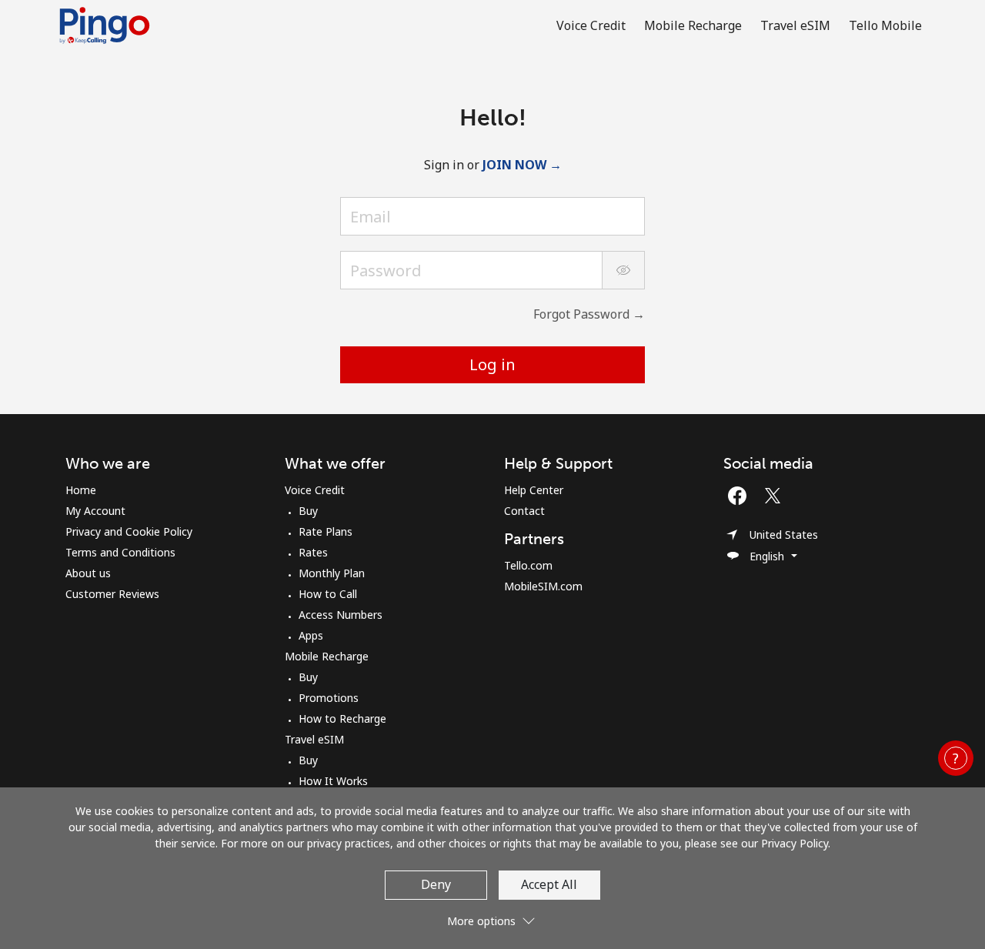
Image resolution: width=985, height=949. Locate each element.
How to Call (328, 593)
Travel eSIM (314, 739)
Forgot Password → (589, 314)
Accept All (549, 884)
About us (88, 573)
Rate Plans (325, 531)
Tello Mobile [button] (885, 25)
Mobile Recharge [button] (693, 25)
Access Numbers (340, 614)
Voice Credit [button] (591, 25)
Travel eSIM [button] (795, 25)
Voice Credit (315, 490)
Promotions (329, 697)
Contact (524, 510)
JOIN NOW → (522, 164)
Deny (436, 884)
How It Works (333, 781)
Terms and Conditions (120, 552)
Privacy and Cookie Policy (128, 531)
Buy (308, 510)
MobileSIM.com (543, 586)
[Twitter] (776, 496)
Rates (313, 552)
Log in (492, 364)
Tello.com (528, 565)
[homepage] (108, 25)
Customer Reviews (112, 593)
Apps (311, 635)
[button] (955, 758)
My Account (95, 510)
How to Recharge (342, 718)
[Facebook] (741, 496)
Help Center (533, 490)
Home (80, 490)
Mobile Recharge (327, 656)
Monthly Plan (332, 573)
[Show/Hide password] (623, 270)
